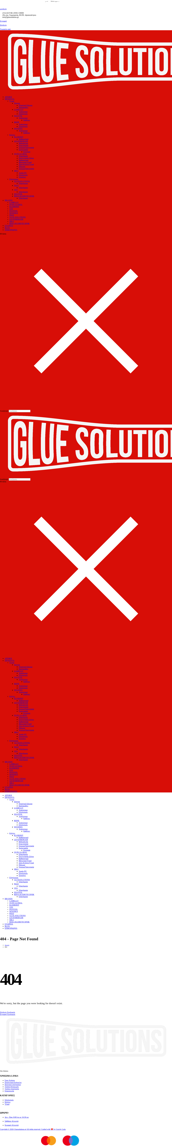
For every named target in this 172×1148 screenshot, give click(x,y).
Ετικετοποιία (23, 145)
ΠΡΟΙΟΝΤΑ (9, 99)
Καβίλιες (26, 120)
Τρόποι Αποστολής (12, 1089)
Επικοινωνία (9, 1091)
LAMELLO (18, 110)
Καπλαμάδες (23, 107)
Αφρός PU (23, 173)
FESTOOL (18, 116)
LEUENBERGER (21, 141)
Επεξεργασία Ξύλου (26, 158)
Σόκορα (17, 103)
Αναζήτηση (4, 411)
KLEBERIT (18, 137)
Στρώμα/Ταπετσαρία (26, 148)
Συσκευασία (23, 150)
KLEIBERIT (14, 207)
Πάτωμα (22, 167)
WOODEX (18, 129)
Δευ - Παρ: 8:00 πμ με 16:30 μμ (17, 1117)
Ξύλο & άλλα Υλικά (26, 164)
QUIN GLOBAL (20, 154)
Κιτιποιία (26, 152)
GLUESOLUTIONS (22, 181)
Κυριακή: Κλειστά (11, 1125)
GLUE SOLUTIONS (17, 217)
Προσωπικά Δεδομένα (13, 1083)
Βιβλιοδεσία (23, 143)
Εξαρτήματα (23, 156)
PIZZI (16, 186)
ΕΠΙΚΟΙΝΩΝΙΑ (11, 230)
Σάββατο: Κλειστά (11, 1121)
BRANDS (9, 200)
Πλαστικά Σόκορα (25, 105)
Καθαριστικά (23, 139)
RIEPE (16, 122)
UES (16, 190)
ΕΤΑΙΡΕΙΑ (9, 226)
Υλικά (11, 101)
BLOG (7, 228)
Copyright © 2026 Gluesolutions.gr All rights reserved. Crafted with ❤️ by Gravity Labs (33, 1129)
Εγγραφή (3, 21)
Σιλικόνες (22, 177)
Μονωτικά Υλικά (25, 162)
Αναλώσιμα (23, 112)
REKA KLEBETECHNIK (24, 196)
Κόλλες (12, 135)
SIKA (16, 171)
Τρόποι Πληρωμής (12, 1087)
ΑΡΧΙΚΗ (8, 97)
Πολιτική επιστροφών (13, 1085)
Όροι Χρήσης (10, 1080)
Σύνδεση (3, 25)
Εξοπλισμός (23, 114)
